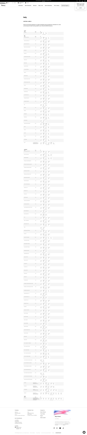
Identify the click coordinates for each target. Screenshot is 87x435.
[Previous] (33, 0)
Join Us (16, 414)
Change (20, 427)
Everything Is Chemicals (18, 423)
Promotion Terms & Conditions (32, 415)
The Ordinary (3, 2)
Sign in (41, 415)
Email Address (57, 418)
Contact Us (64, 424)
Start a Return (43, 412)
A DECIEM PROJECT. (58, 432)
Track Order (42, 413)
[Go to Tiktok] (63, 428)
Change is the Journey (18, 422)
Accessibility (17, 420)
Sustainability (17, 421)
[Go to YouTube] (60, 428)
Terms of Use (56, 424)
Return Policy (30, 414)
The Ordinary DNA (17, 413)
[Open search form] (77, 1)
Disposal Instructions (31, 413)
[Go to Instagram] (56, 428)
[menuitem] (3, 3)
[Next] (53, 0)
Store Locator (43, 417)
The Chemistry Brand (21, 2)
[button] (28, 5)
